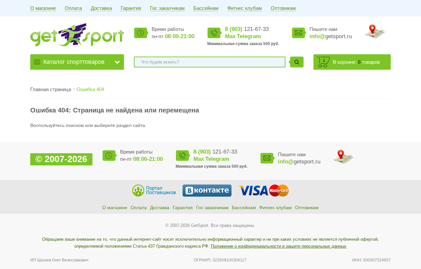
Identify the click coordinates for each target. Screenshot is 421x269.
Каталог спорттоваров (74, 62)
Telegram (249, 36)
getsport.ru (331, 36)
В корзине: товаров (356, 62)
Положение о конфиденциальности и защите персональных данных (278, 246)
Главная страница (50, 89)
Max (230, 36)
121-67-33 (247, 29)
